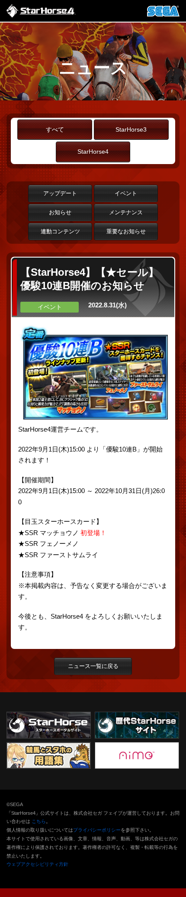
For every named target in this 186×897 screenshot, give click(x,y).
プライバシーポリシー (97, 829)
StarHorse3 (131, 129)
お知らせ (60, 212)
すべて (55, 129)
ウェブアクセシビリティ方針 (37, 864)
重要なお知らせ (126, 231)
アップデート (60, 193)
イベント (126, 193)
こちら (39, 821)
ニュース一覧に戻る (93, 666)
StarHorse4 (93, 151)
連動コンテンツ (60, 231)
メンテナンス (126, 212)
